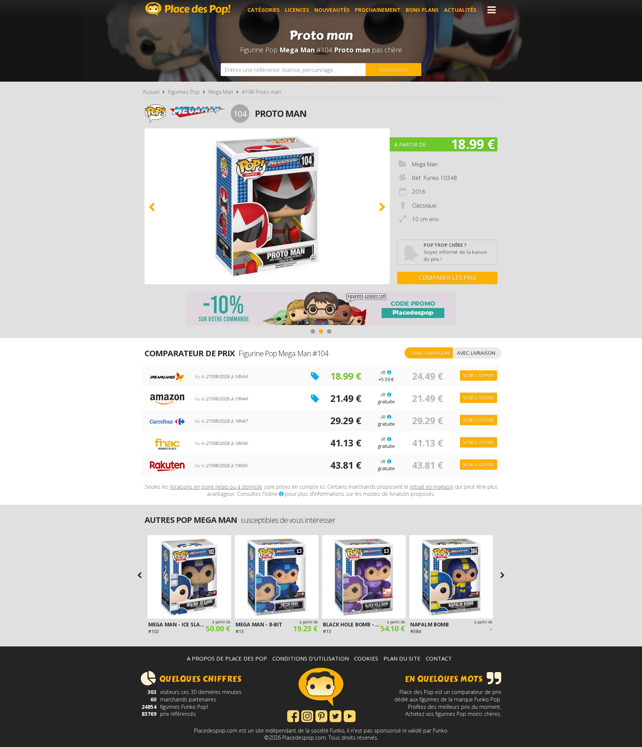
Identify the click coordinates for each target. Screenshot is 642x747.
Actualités (460, 9)
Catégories (263, 9)
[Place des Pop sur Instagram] (307, 715)
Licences (297, 9)
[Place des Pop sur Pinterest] (321, 715)
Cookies (366, 658)
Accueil (151, 91)
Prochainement (378, 9)
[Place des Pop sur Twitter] (335, 715)
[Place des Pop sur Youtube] (350, 715)
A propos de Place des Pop (227, 658)
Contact (439, 658)
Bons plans (422, 9)
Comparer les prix (447, 278)
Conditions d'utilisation (310, 658)
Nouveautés (332, 9)
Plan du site (402, 658)
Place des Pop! (188, 9)
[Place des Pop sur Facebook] (293, 715)
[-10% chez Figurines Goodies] (321, 309)
